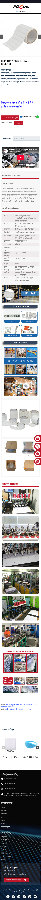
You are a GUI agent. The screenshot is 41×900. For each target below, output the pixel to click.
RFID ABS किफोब (6, 856)
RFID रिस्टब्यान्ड (5, 853)
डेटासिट (19, 123)
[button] (39, 37)
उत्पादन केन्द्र (4, 836)
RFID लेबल (4, 850)
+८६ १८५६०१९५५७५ (9, 784)
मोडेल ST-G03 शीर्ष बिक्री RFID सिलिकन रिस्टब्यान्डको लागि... (30, 757)
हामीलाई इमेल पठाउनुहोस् (11, 118)
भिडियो (3, 820)
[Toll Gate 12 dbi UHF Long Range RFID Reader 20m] (10, 744)
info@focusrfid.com (29, 117)
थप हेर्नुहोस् (3, 859)
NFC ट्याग (4, 846)
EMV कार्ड (4, 840)
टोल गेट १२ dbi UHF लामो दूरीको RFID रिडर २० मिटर (10, 757)
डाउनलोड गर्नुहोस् (5, 827)
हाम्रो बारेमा (4, 810)
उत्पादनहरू (4, 814)
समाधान (3, 817)
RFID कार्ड (4, 843)
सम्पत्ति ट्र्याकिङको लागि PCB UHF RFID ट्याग (18, 709)
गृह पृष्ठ (3, 807)
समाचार (3, 823)
